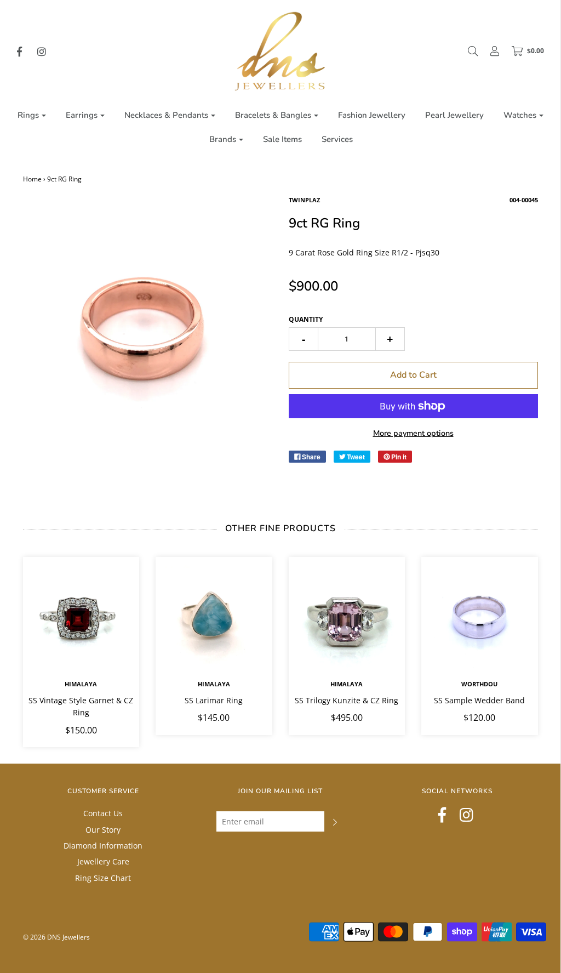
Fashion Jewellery (371, 115)
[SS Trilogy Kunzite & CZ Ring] (347, 615)
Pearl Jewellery (454, 115)
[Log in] (489, 51)
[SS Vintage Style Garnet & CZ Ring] (81, 615)
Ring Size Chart (103, 878)
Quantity (306, 319)
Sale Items (282, 139)
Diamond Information (103, 845)
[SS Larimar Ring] (214, 615)
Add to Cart (413, 375)
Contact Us (103, 813)
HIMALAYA (81, 684)
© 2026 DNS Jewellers (56, 937)
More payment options (413, 433)
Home (32, 179)
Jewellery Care (103, 861)
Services (337, 139)
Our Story (103, 829)
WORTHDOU (479, 684)
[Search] (467, 51)
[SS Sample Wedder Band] (480, 615)
